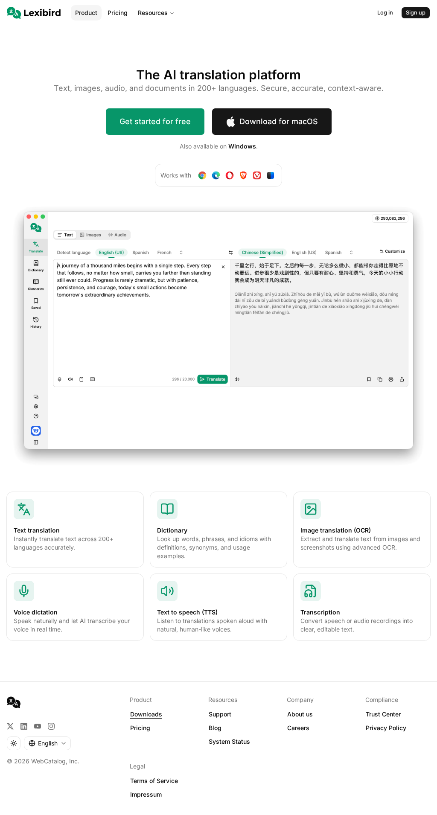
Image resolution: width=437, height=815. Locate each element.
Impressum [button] (146, 794)
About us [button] (300, 714)
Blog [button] (215, 727)
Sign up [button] (415, 12)
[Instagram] (51, 726)
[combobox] (47, 743)
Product (86, 12)
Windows (242, 146)
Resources (153, 12)
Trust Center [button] (383, 714)
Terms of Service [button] (154, 780)
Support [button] (220, 714)
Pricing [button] (140, 727)
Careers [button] (298, 727)
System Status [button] (229, 741)
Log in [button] (385, 12)
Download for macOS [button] (278, 121)
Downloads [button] (146, 714)
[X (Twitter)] (10, 726)
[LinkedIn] (23, 726)
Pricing (118, 12)
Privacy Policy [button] (386, 727)
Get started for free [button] (155, 121)
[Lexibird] (34, 13)
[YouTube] (37, 726)
